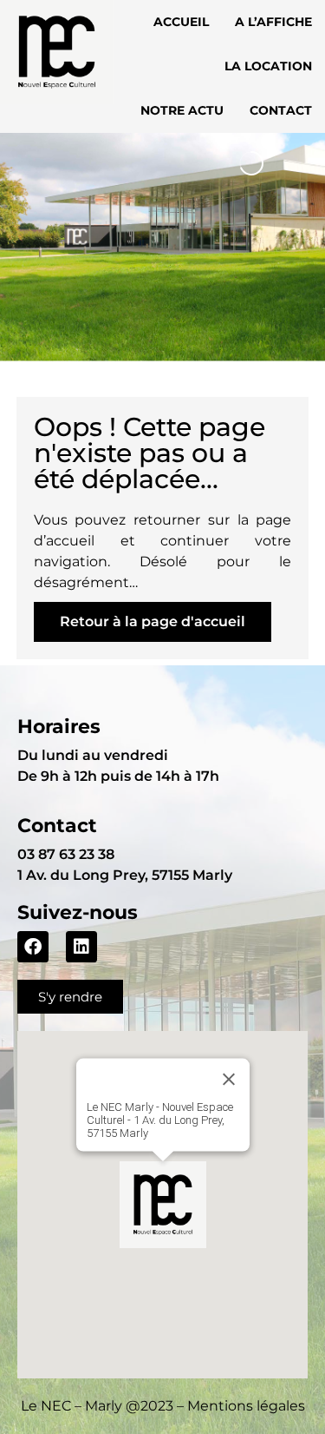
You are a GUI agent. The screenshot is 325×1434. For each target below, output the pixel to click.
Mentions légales (246, 1406)
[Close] (229, 1079)
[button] (163, 1204)
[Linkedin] (81, 946)
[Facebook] (33, 946)
